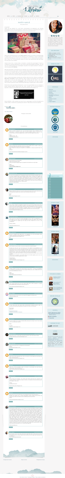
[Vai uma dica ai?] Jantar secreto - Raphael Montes (57, 283)
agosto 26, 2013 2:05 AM (38, 158)
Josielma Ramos (12, 189)
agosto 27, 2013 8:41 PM (38, 376)
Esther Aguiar (11, 432)
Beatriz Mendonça (12, 232)
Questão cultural (52, 90)
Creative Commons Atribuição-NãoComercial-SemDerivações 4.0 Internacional (55, 339)
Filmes (50, 100)
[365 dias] (55, 225)
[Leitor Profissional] (55, 305)
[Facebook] (52, 36)
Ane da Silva (11, 319)
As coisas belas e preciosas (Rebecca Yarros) (54, 314)
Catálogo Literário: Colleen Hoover (57, 277)
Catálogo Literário (52, 98)
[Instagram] (54, 36)
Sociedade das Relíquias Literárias (54, 96)
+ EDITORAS (55, 131)
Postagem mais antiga (41, 459)
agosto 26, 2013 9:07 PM (38, 293)
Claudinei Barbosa (12, 244)
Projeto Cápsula (52, 101)
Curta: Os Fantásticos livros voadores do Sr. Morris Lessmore (57, 288)
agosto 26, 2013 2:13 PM (38, 232)
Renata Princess (12, 376)
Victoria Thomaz (12, 333)
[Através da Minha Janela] (55, 214)
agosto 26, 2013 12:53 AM (38, 129)
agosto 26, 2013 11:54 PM (38, 303)
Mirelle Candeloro (12, 406)
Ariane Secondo (12, 343)
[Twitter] (56, 36)
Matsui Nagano (12, 293)
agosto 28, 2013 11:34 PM (38, 432)
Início (8, 16)
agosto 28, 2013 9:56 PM (38, 406)
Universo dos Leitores (13, 216)
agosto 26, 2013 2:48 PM (38, 244)
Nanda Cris (11, 303)
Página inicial (24, 459)
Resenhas (51, 89)
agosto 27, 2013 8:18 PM (38, 365)
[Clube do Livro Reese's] (55, 73)
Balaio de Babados (53, 316)
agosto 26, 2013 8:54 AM (38, 189)
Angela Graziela (12, 158)
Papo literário (9, 111)
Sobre (13, 16)
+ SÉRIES (55, 254)
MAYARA (11, 281)
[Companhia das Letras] (55, 130)
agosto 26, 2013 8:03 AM (38, 173)
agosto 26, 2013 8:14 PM (38, 281)
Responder (11, 153)
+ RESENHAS (55, 226)
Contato (37, 16)
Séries (50, 97)
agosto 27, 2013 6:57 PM (38, 343)
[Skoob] (59, 36)
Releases (51, 92)
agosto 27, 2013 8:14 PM (38, 354)
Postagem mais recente (7, 459)
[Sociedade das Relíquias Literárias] (55, 81)
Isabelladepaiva (12, 129)
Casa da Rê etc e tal (13, 173)
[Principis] (55, 123)
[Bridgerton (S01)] (55, 253)
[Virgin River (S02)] (55, 243)
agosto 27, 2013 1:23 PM (38, 319)
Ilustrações (51, 93)
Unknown (11, 143)
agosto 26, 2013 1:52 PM (38, 216)
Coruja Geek (51, 317)
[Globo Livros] (55, 115)
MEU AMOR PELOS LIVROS (54, 312)
